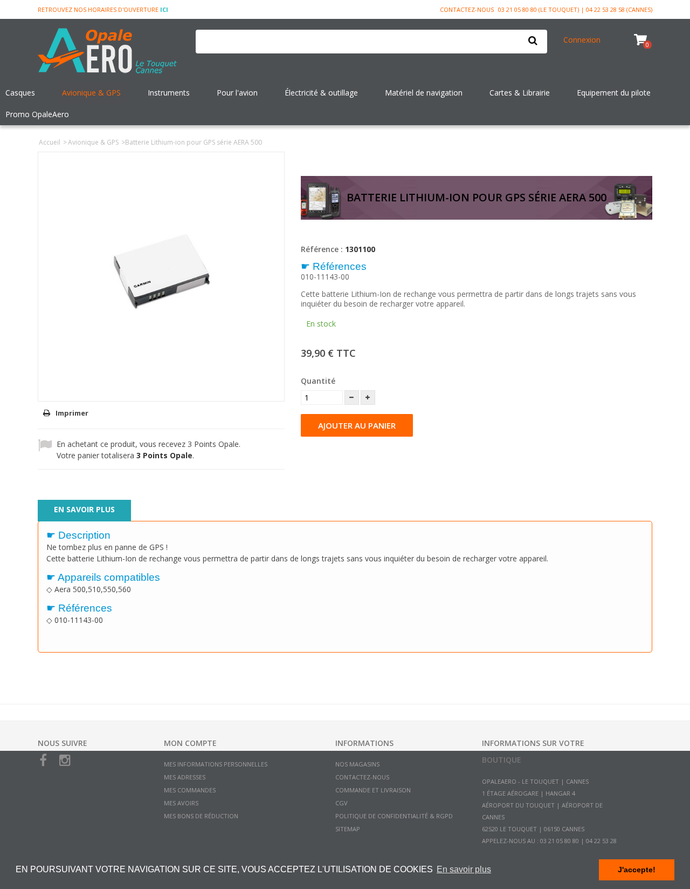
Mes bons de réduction (201, 816)
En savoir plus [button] (464, 869)
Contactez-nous (467, 9)
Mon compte (190, 743)
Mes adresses (184, 777)
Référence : (322, 249)
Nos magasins (357, 764)
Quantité (318, 381)
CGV (341, 803)
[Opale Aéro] (109, 52)
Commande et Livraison (373, 790)
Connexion (582, 40)
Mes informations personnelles (215, 764)
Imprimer (72, 413)
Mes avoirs (181, 803)
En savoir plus (84, 509)
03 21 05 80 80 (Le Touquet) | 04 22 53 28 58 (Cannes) (575, 9)
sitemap (347, 829)
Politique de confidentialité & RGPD (394, 816)
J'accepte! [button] (637, 869)
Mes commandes (190, 790)
